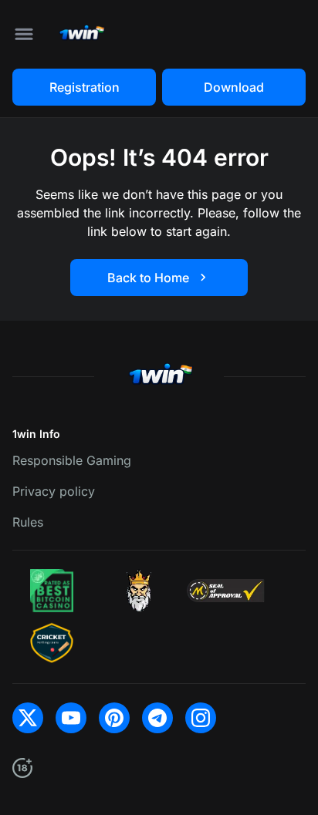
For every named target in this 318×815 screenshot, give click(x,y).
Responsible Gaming (71, 460)
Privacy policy (53, 491)
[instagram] (200, 717)
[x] (27, 717)
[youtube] (71, 717)
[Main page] (80, 34)
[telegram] (157, 717)
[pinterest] (114, 717)
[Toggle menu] (24, 33)
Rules (27, 522)
